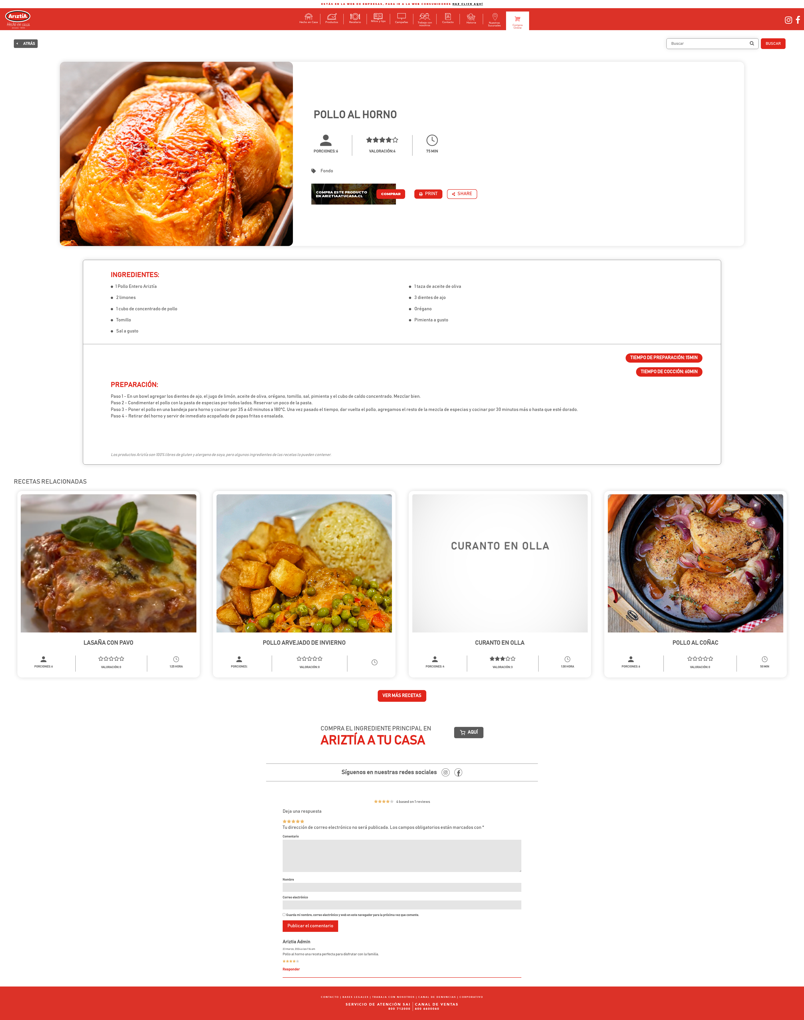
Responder (291, 969)
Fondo (327, 171)
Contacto (330, 997)
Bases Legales (356, 997)
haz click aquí (467, 4)
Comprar (391, 194)
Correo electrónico (295, 897)
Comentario (291, 836)
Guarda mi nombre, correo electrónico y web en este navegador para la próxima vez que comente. (352, 915)
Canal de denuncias (437, 997)
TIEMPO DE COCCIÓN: (669, 372)
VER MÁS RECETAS (402, 695)
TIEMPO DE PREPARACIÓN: (664, 357)
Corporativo (471, 997)
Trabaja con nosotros (393, 997)
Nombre (288, 879)
